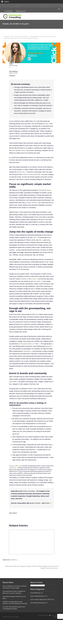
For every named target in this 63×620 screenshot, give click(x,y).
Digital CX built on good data (50, 568)
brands (54, 36)
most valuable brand (18, 150)
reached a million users (28, 279)
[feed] (59, 9)
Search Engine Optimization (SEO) (40, 599)
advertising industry (37, 36)
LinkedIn (37, 503)
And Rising (12, 467)
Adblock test (6, 560)
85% (34, 237)
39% (40, 240)
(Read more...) (22, 172)
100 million (37, 281)
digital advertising (8, 38)
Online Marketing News (22, 36)
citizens (48, 346)
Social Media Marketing (37, 602)
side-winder (13, 381)
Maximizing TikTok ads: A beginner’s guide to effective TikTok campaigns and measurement (31, 566)
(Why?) (14, 560)
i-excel (56, 615)
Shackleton (27, 351)
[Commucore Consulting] (11, 16)
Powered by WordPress (43, 615)
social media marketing (26, 38)
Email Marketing (35, 593)
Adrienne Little (13, 466)
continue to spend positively (31, 174)
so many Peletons (31, 202)
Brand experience (46, 36)
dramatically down (44, 190)
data (46, 123)
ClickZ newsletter (29, 491)
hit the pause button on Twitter (29, 344)
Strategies (35, 38)
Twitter (47, 503)
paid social (16, 38)
